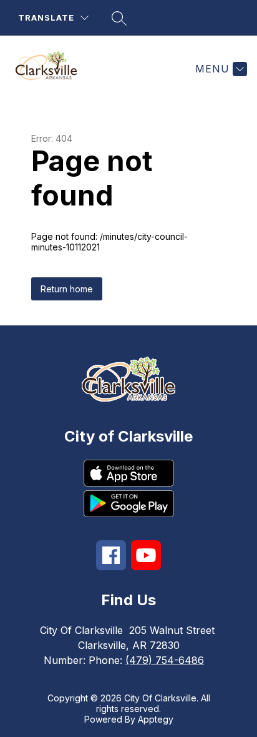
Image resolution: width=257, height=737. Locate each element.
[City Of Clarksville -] (51, 69)
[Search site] (119, 18)
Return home (67, 289)
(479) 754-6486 (164, 660)
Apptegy (155, 719)
